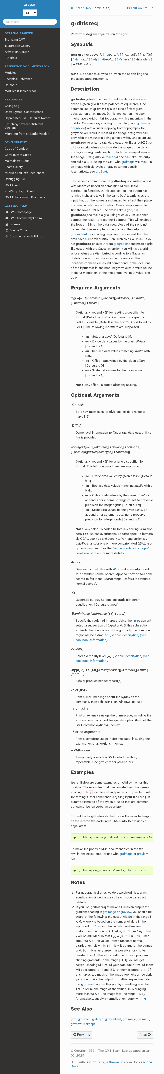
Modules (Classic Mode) (21, 91)
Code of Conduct (16, 148)
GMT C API (12, 185)
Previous (83, 1034)
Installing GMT (15, 39)
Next (144, 1034)
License (14, 224)
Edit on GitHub (141, 8)
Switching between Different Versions (24, 126)
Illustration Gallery (17, 46)
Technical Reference (18, 79)
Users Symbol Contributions (24, 112)
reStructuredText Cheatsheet (24, 173)
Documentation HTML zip (26, 236)
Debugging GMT (16, 179)
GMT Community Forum (25, 218)
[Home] (72, 8)
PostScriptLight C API (20, 191)
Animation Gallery (17, 52)
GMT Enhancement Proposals (25, 197)
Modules (10, 73)
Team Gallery (13, 167)
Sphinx (91, 1062)
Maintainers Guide (17, 161)
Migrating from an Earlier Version (27, 134)
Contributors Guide (18, 155)
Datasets (11, 85)
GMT (31, 5)
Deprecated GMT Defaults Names (28, 118)
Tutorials (11, 58)
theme (114, 1062)
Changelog (12, 106)
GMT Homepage (20, 212)
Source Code (18, 230)
